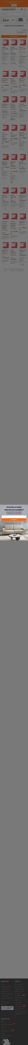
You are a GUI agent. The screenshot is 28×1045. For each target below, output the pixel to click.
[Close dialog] (27, 505)
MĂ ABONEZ (14, 519)
